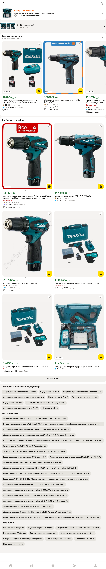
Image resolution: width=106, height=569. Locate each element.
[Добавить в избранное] (39, 44)
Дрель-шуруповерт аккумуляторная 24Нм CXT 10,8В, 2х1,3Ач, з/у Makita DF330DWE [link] (20, 102)
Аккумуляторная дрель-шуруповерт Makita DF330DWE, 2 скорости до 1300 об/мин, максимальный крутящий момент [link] (27, 197)
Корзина (74, 565)
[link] (20, 392)
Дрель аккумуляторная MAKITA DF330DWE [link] (73, 196)
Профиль (95, 565)
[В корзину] (39, 91)
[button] (4, 3)
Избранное (53, 565)
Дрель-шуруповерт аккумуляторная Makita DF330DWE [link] (62, 101)
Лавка (32, 565)
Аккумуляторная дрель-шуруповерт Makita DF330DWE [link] (78, 283)
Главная (10, 565)
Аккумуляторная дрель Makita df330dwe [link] (20, 283)
